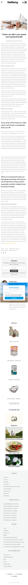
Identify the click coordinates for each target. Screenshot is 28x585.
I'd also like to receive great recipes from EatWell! (13, 294)
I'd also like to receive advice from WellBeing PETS (14, 295)
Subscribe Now (14, 298)
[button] (14, 287)
